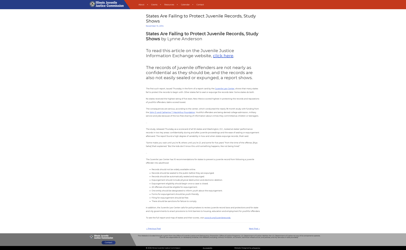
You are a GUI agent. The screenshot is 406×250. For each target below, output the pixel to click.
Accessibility (207, 248)
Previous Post (153, 228)
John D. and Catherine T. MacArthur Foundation (172, 112)
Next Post (254, 228)
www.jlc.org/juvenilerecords (217, 218)
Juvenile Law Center (224, 88)
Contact (108, 242)
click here (223, 55)
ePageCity (256, 248)
